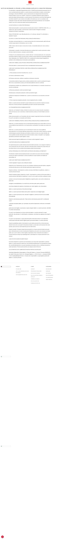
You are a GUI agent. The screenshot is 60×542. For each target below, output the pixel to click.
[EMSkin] (30, 3)
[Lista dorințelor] (54, 3)
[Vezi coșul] (58, 3)
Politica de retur (35, 281)
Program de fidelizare (36, 271)
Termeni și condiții (35, 278)
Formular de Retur (35, 283)
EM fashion (48, 273)
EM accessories (49, 275)
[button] (1, 2)
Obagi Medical (49, 279)
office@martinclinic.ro (21, 274)
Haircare (48, 271)
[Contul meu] (56, 3)
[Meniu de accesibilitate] (2, 536)
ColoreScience (49, 277)
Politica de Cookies (35, 273)
